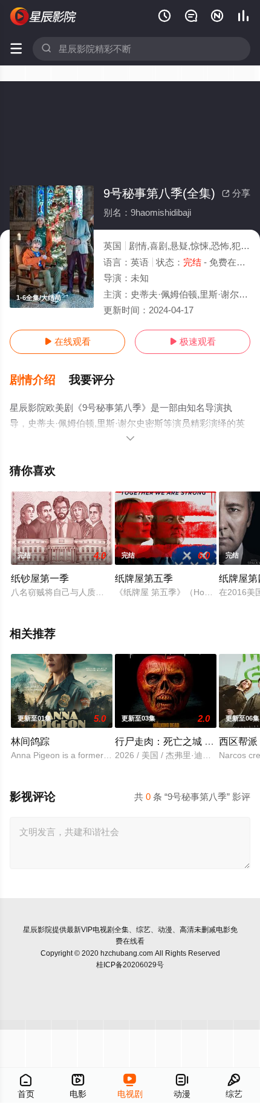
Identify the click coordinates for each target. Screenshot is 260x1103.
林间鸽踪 (30, 741)
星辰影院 (37, 929)
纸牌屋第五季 (144, 578)
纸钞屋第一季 (40, 578)
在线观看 (67, 341)
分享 (236, 193)
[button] (39, 380)
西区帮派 (238, 741)
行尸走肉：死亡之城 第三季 (174, 741)
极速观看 (192, 341)
